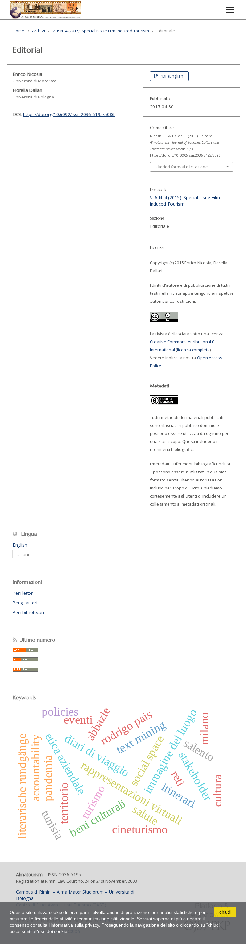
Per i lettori (23, 593)
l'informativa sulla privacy (74, 925)
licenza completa (193, 350)
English (20, 545)
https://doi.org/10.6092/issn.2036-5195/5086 (69, 114)
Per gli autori (25, 603)
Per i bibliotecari (28, 612)
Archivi (38, 31)
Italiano (23, 554)
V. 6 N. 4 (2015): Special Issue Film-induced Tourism (101, 31)
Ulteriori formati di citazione (181, 167)
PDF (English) (171, 76)
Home (18, 31)
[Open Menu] (230, 9)
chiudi (225, 911)
